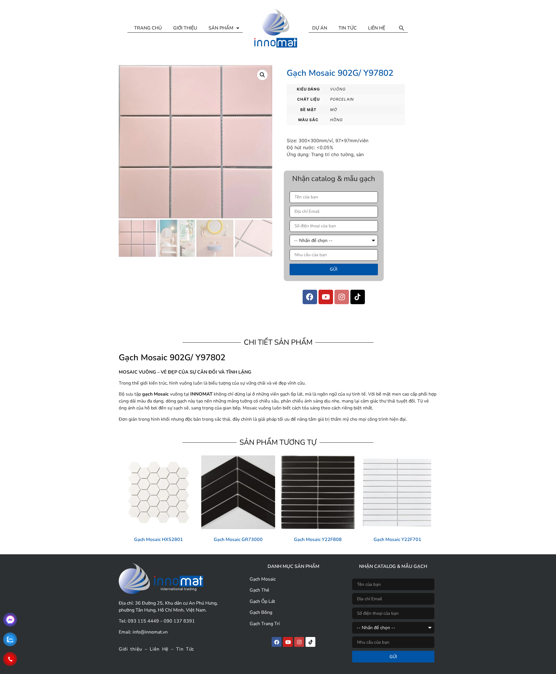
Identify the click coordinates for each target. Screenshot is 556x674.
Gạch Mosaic (263, 579)
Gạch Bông (261, 612)
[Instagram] (341, 297)
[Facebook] (310, 297)
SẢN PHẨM (221, 28)
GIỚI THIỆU (185, 28)
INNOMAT (201, 394)
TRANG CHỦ (148, 28)
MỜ (333, 109)
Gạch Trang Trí (265, 624)
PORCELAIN (342, 99)
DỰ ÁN (319, 28)
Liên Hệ (159, 649)
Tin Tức (185, 649)
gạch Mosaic (155, 394)
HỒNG (336, 119)
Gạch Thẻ (259, 590)
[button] (401, 28)
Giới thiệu (130, 649)
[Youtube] (326, 297)
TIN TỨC (348, 28)
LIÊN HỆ (376, 28)
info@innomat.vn (150, 632)
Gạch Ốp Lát (262, 601)
